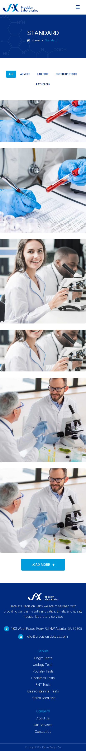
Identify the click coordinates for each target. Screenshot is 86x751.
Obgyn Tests (43, 658)
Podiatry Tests (43, 671)
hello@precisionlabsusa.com (46, 636)
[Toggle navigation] (77, 7)
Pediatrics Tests (43, 678)
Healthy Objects (28, 453)
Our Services (43, 725)
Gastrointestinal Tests (43, 691)
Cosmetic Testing (28, 132)
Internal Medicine (43, 698)
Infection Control (30, 314)
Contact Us (43, 732)
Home (36, 40)
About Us (43, 718)
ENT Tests (43, 685)
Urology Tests (43, 665)
